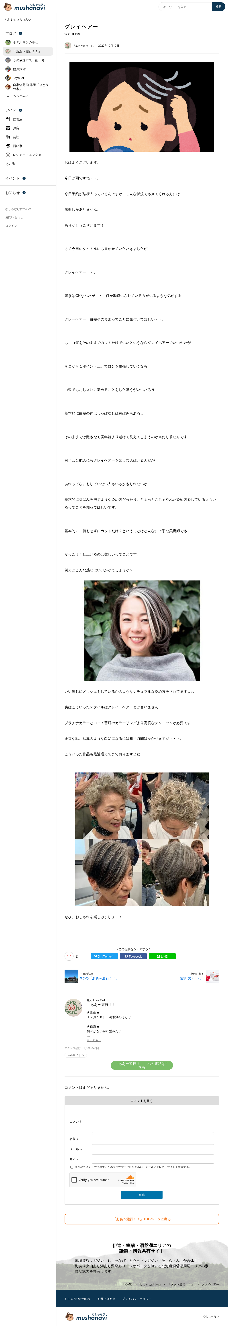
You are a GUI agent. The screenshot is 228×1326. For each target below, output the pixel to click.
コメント (75, 1121)
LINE (164, 956)
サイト (74, 1159)
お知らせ (12, 192)
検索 (219, 6)
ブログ (10, 33)
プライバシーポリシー (136, 1299)
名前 (74, 1138)
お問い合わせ (106, 1299)
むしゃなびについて (78, 1299)
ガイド (10, 110)
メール (75, 1148)
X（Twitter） (106, 956)
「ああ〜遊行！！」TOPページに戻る (142, 1218)
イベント (12, 178)
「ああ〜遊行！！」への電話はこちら (142, 1065)
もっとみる (94, 1040)
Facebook (135, 956)
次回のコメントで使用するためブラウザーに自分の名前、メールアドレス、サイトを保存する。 (133, 1167)
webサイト (74, 1055)
